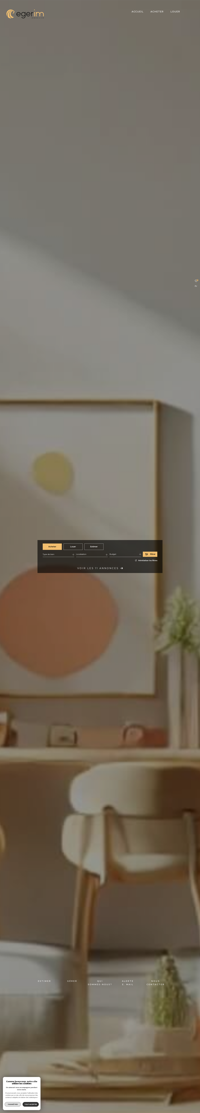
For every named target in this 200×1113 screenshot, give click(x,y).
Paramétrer (13, 1104)
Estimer (94, 547)
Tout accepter (31, 1104)
